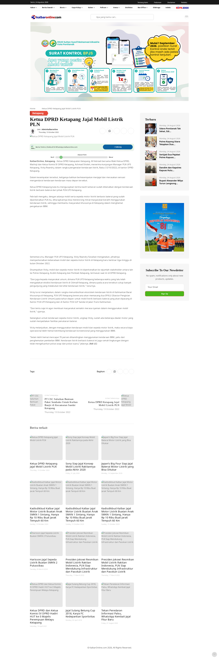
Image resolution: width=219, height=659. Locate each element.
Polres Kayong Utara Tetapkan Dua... (169, 143)
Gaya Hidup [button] (76, 7)
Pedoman (97, 651)
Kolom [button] (90, 7)
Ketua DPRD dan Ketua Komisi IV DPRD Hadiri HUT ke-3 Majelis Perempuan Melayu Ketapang (44, 616)
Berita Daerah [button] (47, 7)
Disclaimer (109, 651)
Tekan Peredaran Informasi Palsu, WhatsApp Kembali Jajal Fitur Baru (116, 615)
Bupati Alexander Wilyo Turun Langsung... (171, 182)
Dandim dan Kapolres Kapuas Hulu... (170, 169)
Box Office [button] (142, 7)
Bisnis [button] (62, 7)
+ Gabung (118, 147)
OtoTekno (128, 7)
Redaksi (119, 651)
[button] (180, 17)
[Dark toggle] (186, 17)
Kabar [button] (32, 7)
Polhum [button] (103, 7)
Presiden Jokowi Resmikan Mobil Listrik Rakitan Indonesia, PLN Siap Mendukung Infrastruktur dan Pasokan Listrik (82, 565)
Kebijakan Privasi (133, 651)
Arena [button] (115, 7)
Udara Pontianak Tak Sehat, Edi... (170, 130)
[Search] (151, 17)
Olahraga (156, 7)
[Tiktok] (118, 641)
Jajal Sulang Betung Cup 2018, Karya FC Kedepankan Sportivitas (80, 613)
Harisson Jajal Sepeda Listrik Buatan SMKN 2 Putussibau (43, 562)
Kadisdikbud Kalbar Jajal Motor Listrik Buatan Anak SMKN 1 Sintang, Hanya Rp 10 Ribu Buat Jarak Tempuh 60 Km (46, 514)
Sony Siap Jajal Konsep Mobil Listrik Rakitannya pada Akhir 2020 (80, 466)
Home (32, 108)
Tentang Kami (83, 651)
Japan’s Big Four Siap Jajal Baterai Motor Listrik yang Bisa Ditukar (117, 466)
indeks (168, 7)
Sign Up (164, 294)
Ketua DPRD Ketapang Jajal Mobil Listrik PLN (43, 465)
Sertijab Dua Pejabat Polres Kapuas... (169, 156)
